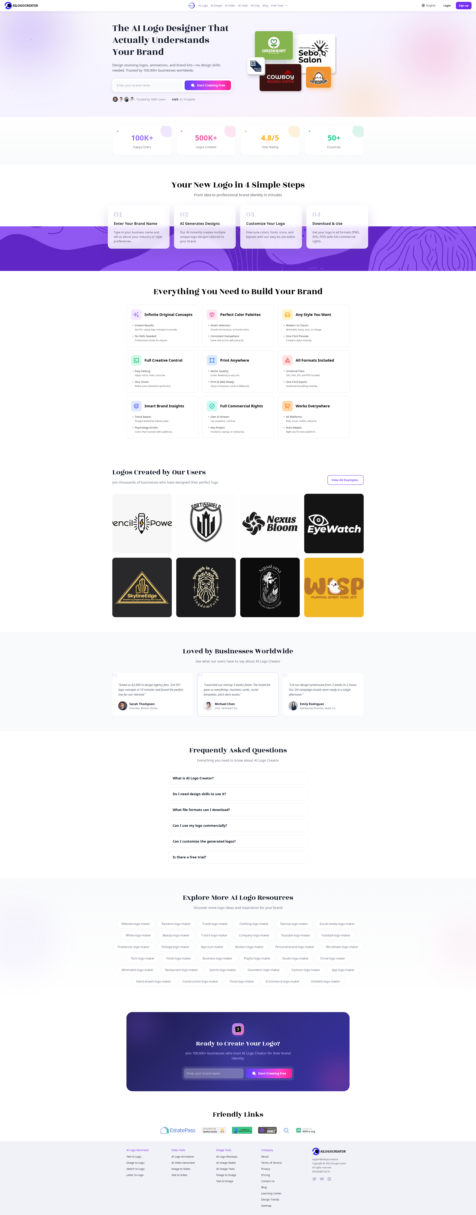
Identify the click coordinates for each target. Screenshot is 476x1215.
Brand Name (205, 616)
